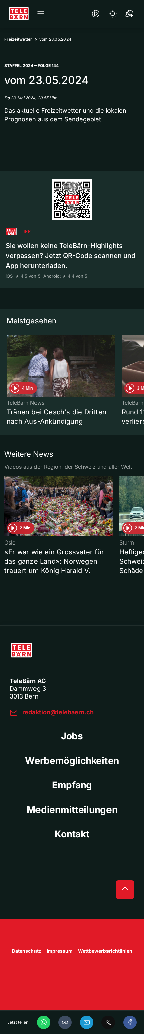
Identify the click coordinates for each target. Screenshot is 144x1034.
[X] (108, 1022)
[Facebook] (130, 1022)
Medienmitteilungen (72, 809)
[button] (65, 1022)
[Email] (86, 1022)
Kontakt (72, 834)
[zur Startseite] (18, 13)
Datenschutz (26, 951)
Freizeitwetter (18, 39)
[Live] (96, 13)
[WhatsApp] (43, 1022)
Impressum (60, 951)
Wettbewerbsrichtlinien (105, 951)
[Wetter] (112, 13)
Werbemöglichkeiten (72, 760)
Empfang (72, 785)
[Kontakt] (129, 13)
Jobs (72, 736)
